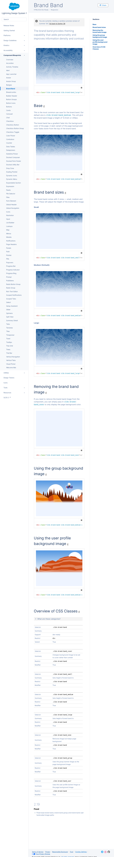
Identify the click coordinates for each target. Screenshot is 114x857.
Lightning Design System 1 (14, 8)
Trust (71, 852)
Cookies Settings (81, 852)
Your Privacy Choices (43, 854)
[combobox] (14, 19)
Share (104, 5)
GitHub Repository (109, 852)
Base (94, 24)
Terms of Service (37, 852)
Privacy (47, 852)
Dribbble (105, 852)
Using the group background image (100, 36)
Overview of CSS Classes (99, 48)
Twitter (102, 852)
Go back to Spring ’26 (57, 24)
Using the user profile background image (100, 42)
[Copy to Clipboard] (81, 87)
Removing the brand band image (99, 31)
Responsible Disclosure (60, 852)
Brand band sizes (99, 27)
